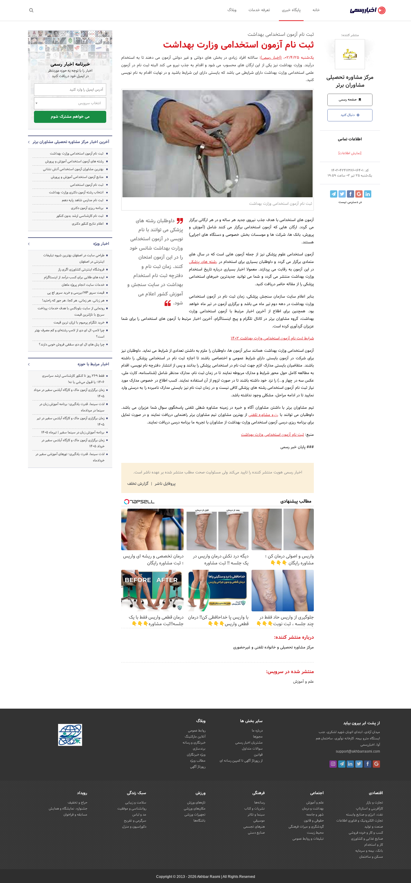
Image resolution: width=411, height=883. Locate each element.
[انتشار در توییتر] (342, 194)
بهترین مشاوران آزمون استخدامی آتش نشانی (73, 169)
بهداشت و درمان (313, 808)
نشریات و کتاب (254, 808)
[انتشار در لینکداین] (367, 194)
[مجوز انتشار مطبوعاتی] (70, 736)
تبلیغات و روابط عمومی (308, 838)
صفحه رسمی (348, 99)
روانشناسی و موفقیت (131, 808)
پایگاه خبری (291, 10)
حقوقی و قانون (314, 820)
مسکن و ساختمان (371, 857)
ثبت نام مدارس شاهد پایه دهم (83, 200)
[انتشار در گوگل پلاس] (359, 194)
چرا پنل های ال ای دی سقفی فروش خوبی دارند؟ (71, 344)
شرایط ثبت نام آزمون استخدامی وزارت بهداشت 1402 (272, 338)
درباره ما (257, 730)
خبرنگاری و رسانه (194, 742)
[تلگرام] (341, 764)
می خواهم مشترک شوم (70, 117)
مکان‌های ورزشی (195, 808)
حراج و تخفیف (77, 802)
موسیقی (259, 820)
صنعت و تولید (373, 826)
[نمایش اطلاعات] (349, 153)
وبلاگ (231, 10)
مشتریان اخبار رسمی (249, 742)
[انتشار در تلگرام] (333, 194)
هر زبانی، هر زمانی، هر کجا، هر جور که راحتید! (73, 300)
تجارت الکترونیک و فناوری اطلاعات (359, 820)
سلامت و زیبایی (135, 802)
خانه (316, 10)
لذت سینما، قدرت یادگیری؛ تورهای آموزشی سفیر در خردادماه (70, 457)
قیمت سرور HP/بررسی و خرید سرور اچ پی (75, 292)
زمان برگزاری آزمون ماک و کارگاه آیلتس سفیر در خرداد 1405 (73, 443)
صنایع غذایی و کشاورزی (367, 838)
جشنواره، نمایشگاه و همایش (68, 808)
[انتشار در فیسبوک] (350, 194)
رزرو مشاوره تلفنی (263, 415)
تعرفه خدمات (259, 10)
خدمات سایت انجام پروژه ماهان (83, 285)
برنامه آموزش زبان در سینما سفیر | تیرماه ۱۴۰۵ (72, 432)
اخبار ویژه (101, 244)
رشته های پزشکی (203, 262)
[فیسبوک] (367, 764)
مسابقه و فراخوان (75, 814)
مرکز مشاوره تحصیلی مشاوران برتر (349, 81)
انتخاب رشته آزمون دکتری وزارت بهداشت (76, 192)
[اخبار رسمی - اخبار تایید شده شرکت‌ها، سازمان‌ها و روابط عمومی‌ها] (368, 10)
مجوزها (258, 736)
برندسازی (199, 748)
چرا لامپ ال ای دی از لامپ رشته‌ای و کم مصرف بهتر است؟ (69, 333)
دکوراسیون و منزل (134, 826)
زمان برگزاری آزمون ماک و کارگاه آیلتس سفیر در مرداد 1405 (69, 393)
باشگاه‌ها (199, 820)
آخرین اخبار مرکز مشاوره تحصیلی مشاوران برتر (70, 142)
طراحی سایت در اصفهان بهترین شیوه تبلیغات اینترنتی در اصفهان (73, 258)
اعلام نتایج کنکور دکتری (88, 223)
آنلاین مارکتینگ (195, 736)
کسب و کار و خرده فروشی (366, 832)
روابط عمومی (197, 730)
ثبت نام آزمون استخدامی (87, 185)
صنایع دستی (256, 832)
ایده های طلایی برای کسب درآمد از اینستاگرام (74, 277)
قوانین (258, 754)
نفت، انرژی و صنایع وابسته (364, 814)
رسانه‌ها (259, 802)
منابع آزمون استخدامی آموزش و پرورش (77, 177)
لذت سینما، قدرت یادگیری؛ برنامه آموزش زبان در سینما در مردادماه (71, 407)
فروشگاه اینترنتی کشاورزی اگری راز (81, 269)
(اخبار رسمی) (271, 58)
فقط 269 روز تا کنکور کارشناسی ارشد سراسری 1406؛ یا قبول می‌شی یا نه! (73, 379)
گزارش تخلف (138, 484)
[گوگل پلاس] (376, 764)
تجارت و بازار (374, 802)
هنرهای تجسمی (254, 826)
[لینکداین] (350, 764)
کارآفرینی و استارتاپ (369, 808)
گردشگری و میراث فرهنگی (306, 826)
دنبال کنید (348, 115)
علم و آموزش (303, 682)
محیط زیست (315, 832)
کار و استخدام (373, 844)
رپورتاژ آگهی (198, 766)
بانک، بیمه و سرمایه (369, 850)
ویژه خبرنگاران (196, 754)
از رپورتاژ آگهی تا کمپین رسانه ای (241, 760)
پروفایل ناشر (164, 484)
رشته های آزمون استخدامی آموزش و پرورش (74, 161)
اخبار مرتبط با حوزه (93, 364)
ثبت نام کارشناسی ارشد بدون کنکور (80, 216)
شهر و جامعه (315, 814)
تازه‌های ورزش (196, 802)
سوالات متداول (252, 748)
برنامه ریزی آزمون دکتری (87, 208)
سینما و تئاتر (256, 814)
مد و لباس (139, 814)
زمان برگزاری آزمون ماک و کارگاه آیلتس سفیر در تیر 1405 (70, 421)
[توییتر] (359, 764)
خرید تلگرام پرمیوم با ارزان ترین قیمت (79, 322)
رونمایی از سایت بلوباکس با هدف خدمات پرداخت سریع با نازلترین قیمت (71, 311)
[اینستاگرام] (333, 764)
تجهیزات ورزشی (195, 814)
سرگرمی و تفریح (135, 820)
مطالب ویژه (198, 760)
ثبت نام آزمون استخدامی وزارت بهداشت (272, 435)
